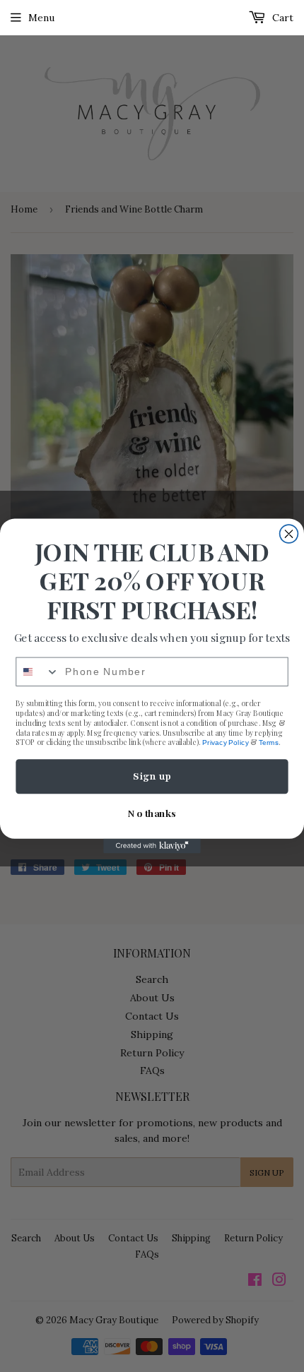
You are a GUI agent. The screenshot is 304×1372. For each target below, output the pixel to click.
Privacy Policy (225, 743)
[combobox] (37, 672)
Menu (41, 17)
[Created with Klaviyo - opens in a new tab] (152, 846)
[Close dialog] (289, 534)
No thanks (151, 812)
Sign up (151, 776)
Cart (281, 17)
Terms (269, 743)
